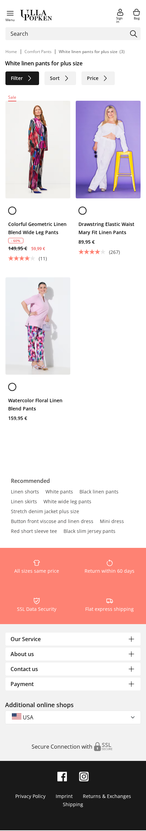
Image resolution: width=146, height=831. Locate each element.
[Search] (134, 33)
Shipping (73, 804)
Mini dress (112, 521)
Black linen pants (98, 492)
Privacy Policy (30, 796)
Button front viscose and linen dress (52, 521)
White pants (59, 492)
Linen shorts (25, 492)
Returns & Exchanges (107, 796)
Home (11, 51)
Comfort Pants (38, 51)
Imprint (64, 796)
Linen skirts (24, 502)
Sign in (119, 20)
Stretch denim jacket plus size (45, 512)
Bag (137, 18)
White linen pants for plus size (88, 51)
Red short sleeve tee (34, 531)
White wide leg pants (67, 502)
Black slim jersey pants (89, 531)
